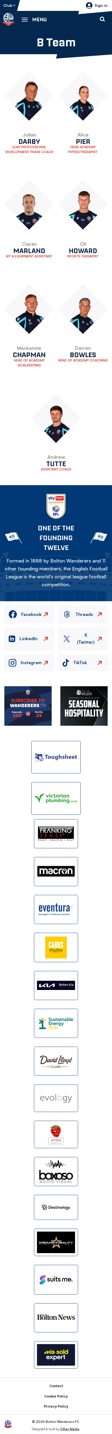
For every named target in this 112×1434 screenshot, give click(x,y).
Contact (56, 1386)
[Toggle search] (102, 19)
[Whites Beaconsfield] (56, 1134)
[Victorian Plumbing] (56, 798)
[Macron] (56, 871)
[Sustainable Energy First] (56, 1023)
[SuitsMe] (56, 1280)
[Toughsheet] (56, 757)
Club (7, 5)
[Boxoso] (56, 1171)
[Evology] (56, 1098)
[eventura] (56, 909)
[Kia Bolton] (56, 985)
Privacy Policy (56, 1406)
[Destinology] (56, 1207)
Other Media (69, 1429)
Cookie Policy (56, 1396)
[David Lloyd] (56, 1061)
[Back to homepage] (8, 19)
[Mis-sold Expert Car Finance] (56, 1355)
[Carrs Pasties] (56, 947)
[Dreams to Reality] (56, 1242)
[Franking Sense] (56, 833)
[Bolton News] (56, 1317)
